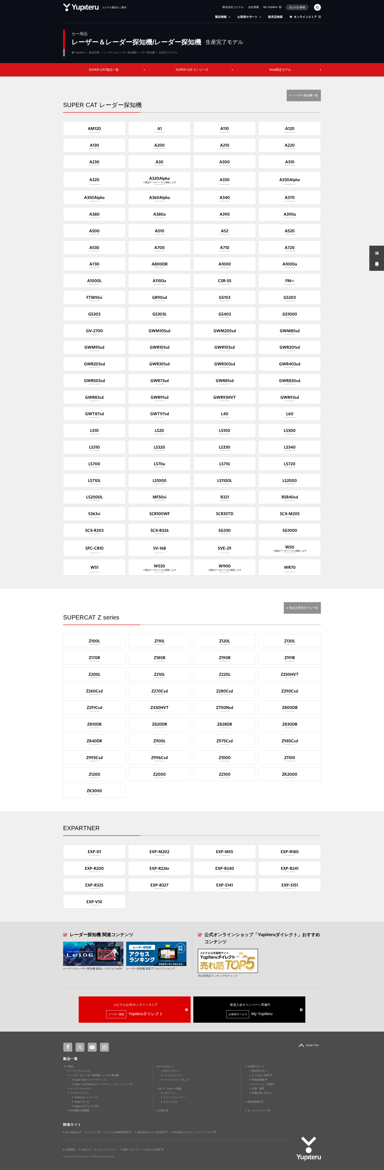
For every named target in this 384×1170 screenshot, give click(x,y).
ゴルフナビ (169, 1092)
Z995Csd (94, 757)
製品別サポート (260, 1070)
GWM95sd (94, 347)
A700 (159, 247)
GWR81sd (225, 380)
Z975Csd (224, 740)
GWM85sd (290, 330)
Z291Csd (94, 707)
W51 (94, 567)
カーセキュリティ (79, 1092)
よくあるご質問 (261, 1075)
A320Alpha (159, 180)
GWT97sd (159, 413)
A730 (94, 263)
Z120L (224, 640)
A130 (94, 145)
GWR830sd (289, 380)
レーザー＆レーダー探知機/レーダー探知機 (129, 52)
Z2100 (224, 774)
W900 (224, 567)
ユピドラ (92, 1132)
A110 (224, 128)
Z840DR (94, 740)
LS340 (290, 447)
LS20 (159, 430)
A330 (225, 179)
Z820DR (159, 724)
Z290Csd (289, 690)
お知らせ (86, 1149)
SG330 (224, 530)
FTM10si (94, 297)
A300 (224, 161)
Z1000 (225, 757)
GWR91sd (159, 397)
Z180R (159, 657)
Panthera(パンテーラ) (86, 1097)
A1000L (94, 280)
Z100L (94, 640)
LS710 (224, 463)
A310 (289, 161)
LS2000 (289, 480)
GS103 (224, 297)
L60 (289, 413)
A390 (225, 214)
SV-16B (159, 548)
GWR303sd (224, 363)
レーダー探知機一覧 (305, 95)
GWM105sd (159, 330)
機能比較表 (377, 259)
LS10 (94, 430)
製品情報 (221, 16)
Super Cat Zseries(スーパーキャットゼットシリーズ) (103, 1084)
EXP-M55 (224, 851)
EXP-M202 (159, 851)
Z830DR (289, 724)
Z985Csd (290, 740)
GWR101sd (159, 347)
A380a (159, 214)
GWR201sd (290, 347)
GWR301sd (159, 363)
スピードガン (170, 1101)
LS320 (159, 447)
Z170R (94, 657)
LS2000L (94, 496)
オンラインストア (305, 16)
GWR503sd (94, 380)
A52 (224, 230)
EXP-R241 (289, 868)
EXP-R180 (290, 851)
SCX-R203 (94, 530)
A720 (290, 247)
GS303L (159, 314)
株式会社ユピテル (233, 7)
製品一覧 (70, 1059)
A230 (94, 161)
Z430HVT (159, 707)
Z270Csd (159, 690)
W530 (159, 567)
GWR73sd (159, 380)
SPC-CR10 (94, 548)
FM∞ (289, 280)
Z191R (289, 657)
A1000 (224, 263)
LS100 (224, 430)
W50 (289, 548)
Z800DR (290, 707)
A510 (159, 230)
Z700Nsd (224, 707)
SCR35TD (224, 513)
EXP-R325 (94, 885)
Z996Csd (159, 757)
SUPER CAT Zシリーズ (192, 69)
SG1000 (289, 530)
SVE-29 (224, 548)
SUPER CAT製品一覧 (104, 69)
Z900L (159, 740)
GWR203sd (94, 363)
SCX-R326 (159, 530)
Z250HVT (290, 674)
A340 (225, 197)
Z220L (224, 674)
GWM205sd (225, 330)
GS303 (94, 314)
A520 (290, 230)
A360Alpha (159, 197)
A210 (224, 145)
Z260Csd (94, 690)
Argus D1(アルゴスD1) (86, 1106)
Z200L (94, 674)
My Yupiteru (270, 7)
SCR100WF (159, 513)
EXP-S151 (290, 885)
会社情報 (253, 7)
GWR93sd (289, 397)
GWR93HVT (224, 397)
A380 (94, 214)
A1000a (289, 263)
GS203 (290, 297)
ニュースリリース (106, 1149)
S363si (94, 513)
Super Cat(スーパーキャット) (90, 1079)
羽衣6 (162, 1110)
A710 (224, 247)
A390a (290, 214)
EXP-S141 (224, 885)
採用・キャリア (131, 1149)
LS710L (94, 480)
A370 (290, 197)
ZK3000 (94, 790)
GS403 (224, 314)
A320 (94, 179)
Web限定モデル (280, 69)
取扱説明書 (258, 1079)
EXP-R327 (159, 885)
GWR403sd (289, 363)
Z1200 (94, 774)
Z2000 (159, 774)
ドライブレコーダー (81, 1070)
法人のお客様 (297, 7)
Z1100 (289, 757)
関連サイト (72, 1124)
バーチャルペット (173, 1075)
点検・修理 (258, 1088)
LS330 (224, 447)
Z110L (159, 640)
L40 (224, 413)
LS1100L (224, 480)
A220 (290, 145)
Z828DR (224, 724)
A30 (159, 161)
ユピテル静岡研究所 (117, 1132)
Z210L (159, 674)
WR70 (290, 567)
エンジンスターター (81, 1088)
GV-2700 (94, 330)
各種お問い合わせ (262, 1092)
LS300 (290, 430)
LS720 (289, 463)
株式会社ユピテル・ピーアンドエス (193, 1132)
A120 (289, 128)
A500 (94, 230)
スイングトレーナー (174, 1097)
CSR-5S (224, 280)
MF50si (159, 496)
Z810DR (94, 724)
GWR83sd (94, 397)
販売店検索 (275, 16)
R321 (224, 496)
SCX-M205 (290, 513)
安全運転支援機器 (79, 1110)
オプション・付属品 (263, 1084)
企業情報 (70, 1149)
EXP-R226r (159, 868)
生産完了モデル (168, 52)
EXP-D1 (94, 851)
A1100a (159, 280)
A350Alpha (94, 197)
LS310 (94, 447)
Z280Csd (224, 690)
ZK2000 (289, 774)
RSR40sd (290, 496)
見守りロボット (171, 1070)
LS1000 (159, 480)
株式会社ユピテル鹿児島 (151, 1132)
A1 (159, 128)
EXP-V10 (94, 901)
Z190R (224, 657)
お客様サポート (247, 16)
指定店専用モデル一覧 (303, 607)
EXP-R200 (94, 868)
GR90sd (159, 297)
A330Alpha (289, 179)
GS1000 (289, 314)
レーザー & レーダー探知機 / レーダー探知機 (94, 1075)
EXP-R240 (224, 868)
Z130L (289, 640)
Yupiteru (80, 52)
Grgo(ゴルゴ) (81, 1101)
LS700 (94, 463)
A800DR (160, 263)
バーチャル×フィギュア (176, 1079)
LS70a (159, 463)
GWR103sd (224, 347)
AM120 (94, 128)
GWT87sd (94, 413)
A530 (94, 247)
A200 (159, 145)
